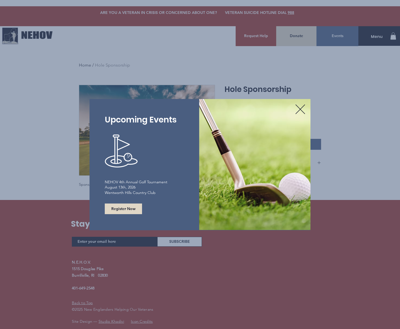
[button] (300, 109)
